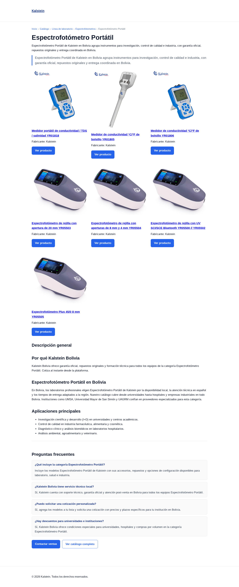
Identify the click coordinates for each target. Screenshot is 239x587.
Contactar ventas (46, 543)
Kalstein (38, 11)
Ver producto (43, 150)
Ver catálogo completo (80, 544)
